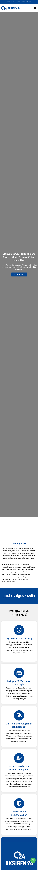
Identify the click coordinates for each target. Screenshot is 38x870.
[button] (35, 8)
